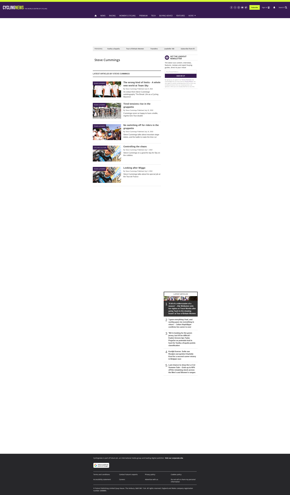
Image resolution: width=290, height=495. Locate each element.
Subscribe (254, 7)
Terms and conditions (101, 474)
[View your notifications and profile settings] (274, 7)
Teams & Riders (99, 83)
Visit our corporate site (174, 458)
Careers (122, 479)
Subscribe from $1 (188, 49)
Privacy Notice (189, 81)
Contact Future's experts (128, 474)
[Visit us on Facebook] (231, 7)
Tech (153, 15)
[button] (283, 7)
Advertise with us (151, 479)
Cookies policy (176, 474)
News (102, 15)
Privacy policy (150, 474)
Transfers (154, 49)
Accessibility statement (102, 479)
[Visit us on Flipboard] (246, 7)
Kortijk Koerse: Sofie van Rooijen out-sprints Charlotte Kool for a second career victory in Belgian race (182, 355)
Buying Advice (166, 15)
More (191, 15)
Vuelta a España (113, 49)
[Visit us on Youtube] (242, 7)
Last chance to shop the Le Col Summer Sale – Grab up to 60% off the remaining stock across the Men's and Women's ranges (181, 368)
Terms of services (187, 80)
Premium (143, 15)
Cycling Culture (100, 148)
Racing (112, 15)
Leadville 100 (169, 49)
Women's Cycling (127, 15)
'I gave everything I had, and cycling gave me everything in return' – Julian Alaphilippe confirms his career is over (181, 323)
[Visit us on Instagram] (238, 7)
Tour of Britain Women (135, 49)
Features (180, 15)
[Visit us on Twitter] (235, 7)
